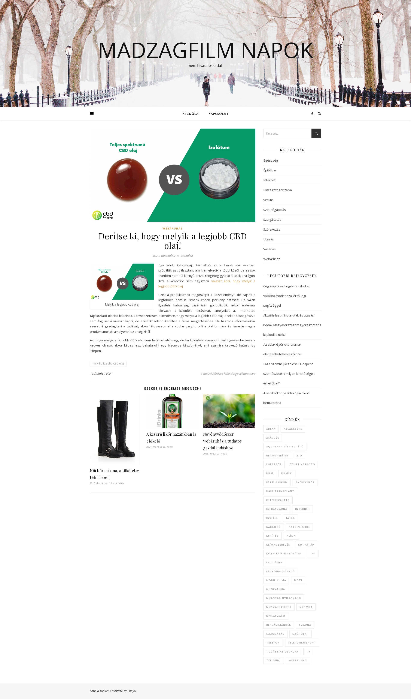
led (313, 553)
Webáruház (172, 228)
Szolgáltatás (272, 219)
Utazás (268, 239)
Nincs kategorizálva (277, 190)
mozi (298, 580)
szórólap (300, 633)
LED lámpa (274, 562)
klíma (291, 535)
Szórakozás (271, 229)
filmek (286, 473)
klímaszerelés (278, 544)
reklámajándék (278, 624)
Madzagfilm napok (205, 49)
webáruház (298, 660)
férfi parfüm (277, 482)
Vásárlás (269, 249)
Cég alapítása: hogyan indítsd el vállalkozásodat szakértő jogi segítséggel (286, 296)
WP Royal (130, 691)
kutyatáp (306, 544)
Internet (269, 180)
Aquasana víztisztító (285, 446)
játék (290, 517)
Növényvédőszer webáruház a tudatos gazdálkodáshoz (222, 441)
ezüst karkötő (302, 464)
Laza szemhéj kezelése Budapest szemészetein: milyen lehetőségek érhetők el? (288, 373)
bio (299, 455)
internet (302, 508)
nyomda (306, 607)
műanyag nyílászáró (283, 598)
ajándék (272, 437)
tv (308, 651)
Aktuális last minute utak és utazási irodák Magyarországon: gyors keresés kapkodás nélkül (292, 325)
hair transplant (280, 491)
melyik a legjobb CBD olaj (108, 363)
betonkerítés (277, 455)
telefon (273, 642)
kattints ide (299, 526)
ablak (271, 428)
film (269, 473)
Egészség (270, 160)
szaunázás (275, 633)
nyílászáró (275, 615)
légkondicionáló (280, 571)
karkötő (273, 526)
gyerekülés (305, 482)
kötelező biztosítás (284, 553)
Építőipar (270, 170)
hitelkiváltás (278, 500)
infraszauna (276, 508)
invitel (272, 517)
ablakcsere (293, 428)
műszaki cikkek (279, 607)
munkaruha (275, 589)
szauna (305, 624)
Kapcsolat (218, 113)
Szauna (268, 200)
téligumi (273, 660)
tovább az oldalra (282, 651)
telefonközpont (302, 642)
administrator (102, 373)
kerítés (272, 535)
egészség (274, 464)
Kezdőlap (192, 113)
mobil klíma (276, 580)
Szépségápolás (274, 209)
